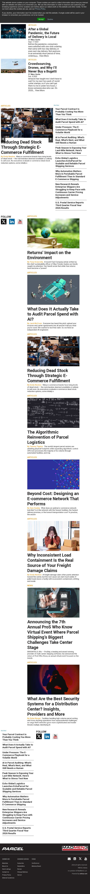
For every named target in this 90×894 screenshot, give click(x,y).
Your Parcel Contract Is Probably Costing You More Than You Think (69, 112)
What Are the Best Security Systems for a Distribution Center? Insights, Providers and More (53, 706)
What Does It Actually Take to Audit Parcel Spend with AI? (70, 120)
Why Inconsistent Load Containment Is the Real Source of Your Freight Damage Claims (50, 563)
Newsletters (21, 866)
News (30, 585)
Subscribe (20, 863)
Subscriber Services (23, 859)
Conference (35, 863)
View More (44, 56)
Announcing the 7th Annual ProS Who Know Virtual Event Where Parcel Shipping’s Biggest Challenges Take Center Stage (53, 634)
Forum (34, 859)
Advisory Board (36, 866)
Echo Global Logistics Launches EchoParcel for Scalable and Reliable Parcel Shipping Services (70, 162)
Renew (19, 869)
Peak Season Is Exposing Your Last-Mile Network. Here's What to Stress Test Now (70, 150)
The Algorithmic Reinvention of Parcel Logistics (47, 437)
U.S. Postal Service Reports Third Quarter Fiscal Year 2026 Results (69, 205)
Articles (32, 25)
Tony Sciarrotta (36, 262)
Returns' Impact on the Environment (49, 255)
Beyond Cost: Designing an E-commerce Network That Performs (53, 498)
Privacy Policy (40, 9)
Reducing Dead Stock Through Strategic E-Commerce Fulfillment (22, 147)
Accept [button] (41, 19)
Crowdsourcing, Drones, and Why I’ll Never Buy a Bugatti (42, 67)
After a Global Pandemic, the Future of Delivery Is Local (43, 33)
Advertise (5, 863)
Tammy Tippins (36, 446)
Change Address (22, 872)
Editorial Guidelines (8, 878)
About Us (5, 866)
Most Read (56, 105)
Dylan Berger (35, 718)
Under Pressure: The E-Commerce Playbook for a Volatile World (68, 130)
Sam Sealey (35, 508)
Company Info (6, 859)
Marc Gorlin (35, 40)
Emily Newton (9, 156)
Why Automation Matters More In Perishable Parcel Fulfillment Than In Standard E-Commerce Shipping (70, 175)
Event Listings (6, 869)
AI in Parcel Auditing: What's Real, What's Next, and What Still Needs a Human (69, 140)
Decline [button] (50, 19)
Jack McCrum (36, 323)
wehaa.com (83, 874)
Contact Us (5, 872)
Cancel (19, 875)
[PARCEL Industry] (13, 848)
